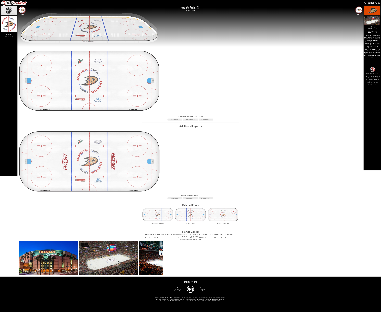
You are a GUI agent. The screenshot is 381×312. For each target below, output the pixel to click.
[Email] (379, 3)
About (179, 287)
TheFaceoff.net (174, 297)
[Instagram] (372, 3)
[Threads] (369, 3)
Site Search (203, 290)
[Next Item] (359, 258)
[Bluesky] (376, 3)
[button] (190, 3)
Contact (202, 287)
